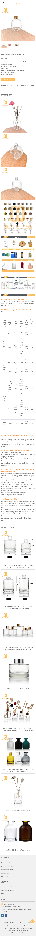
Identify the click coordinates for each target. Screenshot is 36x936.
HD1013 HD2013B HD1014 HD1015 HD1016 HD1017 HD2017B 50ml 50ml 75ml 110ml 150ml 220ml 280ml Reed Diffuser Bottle (18, 729)
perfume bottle (10, 926)
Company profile (7, 887)
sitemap (30, 922)
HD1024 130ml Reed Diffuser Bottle (18, 850)
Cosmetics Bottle (7, 870)
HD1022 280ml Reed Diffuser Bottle (18, 811)
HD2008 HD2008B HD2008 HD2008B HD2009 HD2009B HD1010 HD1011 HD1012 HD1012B (18, 648)
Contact (21, 922)
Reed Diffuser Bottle (8, 866)
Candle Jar (5, 873)
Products (13, 922)
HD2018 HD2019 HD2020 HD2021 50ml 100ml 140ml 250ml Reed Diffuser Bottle (18, 770)
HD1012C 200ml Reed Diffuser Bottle (18, 689)
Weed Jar (4, 877)
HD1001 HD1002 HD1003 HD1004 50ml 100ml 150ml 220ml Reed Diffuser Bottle (18, 566)
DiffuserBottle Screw (11, 85)
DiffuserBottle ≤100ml (26, 85)
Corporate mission (7, 890)
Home (5, 922)
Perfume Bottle (6, 863)
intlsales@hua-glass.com (11, 907)
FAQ (2, 894)
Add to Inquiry (8, 79)
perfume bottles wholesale (18, 930)
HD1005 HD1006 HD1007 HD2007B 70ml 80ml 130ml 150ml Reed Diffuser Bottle (18, 607)
